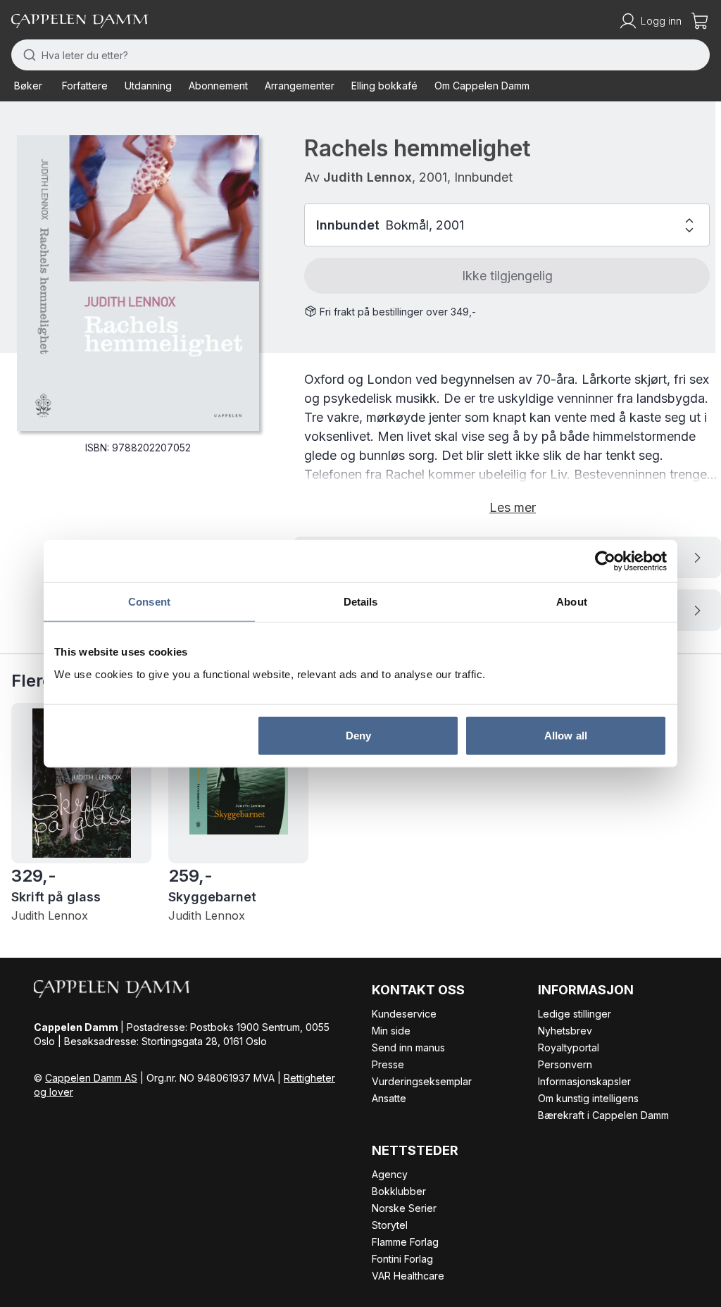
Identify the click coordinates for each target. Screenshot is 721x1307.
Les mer (512, 507)
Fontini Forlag (402, 1259)
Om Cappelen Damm (481, 86)
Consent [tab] (149, 602)
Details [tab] (361, 602)
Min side (391, 1031)
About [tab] (571, 602)
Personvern (565, 1064)
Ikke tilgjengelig (507, 275)
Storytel (390, 1225)
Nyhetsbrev (565, 1031)
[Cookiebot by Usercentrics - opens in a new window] (605, 561)
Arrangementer (299, 86)
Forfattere (85, 86)
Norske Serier (404, 1208)
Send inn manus (408, 1047)
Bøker (28, 86)
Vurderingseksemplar (422, 1081)
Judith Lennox (367, 177)
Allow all (565, 735)
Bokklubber (399, 1191)
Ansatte (389, 1098)
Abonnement (218, 86)
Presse (388, 1064)
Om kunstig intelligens (588, 1098)
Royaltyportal (568, 1047)
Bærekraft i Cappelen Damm (603, 1115)
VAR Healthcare (408, 1276)
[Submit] (26, 54)
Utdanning (148, 86)
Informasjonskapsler (584, 1081)
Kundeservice (404, 1014)
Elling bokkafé (384, 86)
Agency (390, 1174)
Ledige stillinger (574, 1014)
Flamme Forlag (405, 1242)
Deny (358, 735)
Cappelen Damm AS (91, 1078)
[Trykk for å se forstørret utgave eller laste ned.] (138, 283)
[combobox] (360, 54)
